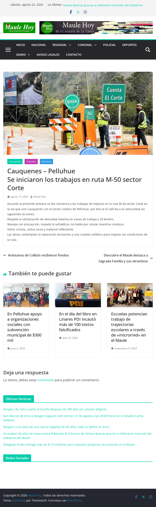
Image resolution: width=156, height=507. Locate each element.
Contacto (73, 54)
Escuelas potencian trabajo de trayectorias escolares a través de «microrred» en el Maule (129, 327)
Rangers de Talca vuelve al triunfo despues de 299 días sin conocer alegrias (54, 409)
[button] (69, 45)
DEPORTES (129, 45)
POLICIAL (109, 45)
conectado (46, 380)
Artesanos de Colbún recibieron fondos (38, 255)
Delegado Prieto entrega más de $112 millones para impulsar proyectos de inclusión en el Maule (69, 444)
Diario (21, 54)
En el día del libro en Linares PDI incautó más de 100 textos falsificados (78, 321)
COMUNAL (85, 45)
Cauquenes (15, 161)
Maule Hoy (40, 196)
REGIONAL (60, 45)
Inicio (20, 45)
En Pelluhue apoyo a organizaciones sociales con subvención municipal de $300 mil (24, 327)
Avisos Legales (48, 54)
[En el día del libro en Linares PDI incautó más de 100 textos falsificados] (78, 286)
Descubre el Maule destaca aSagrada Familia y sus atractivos (123, 258)
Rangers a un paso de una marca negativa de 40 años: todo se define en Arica (56, 427)
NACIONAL (38, 45)
